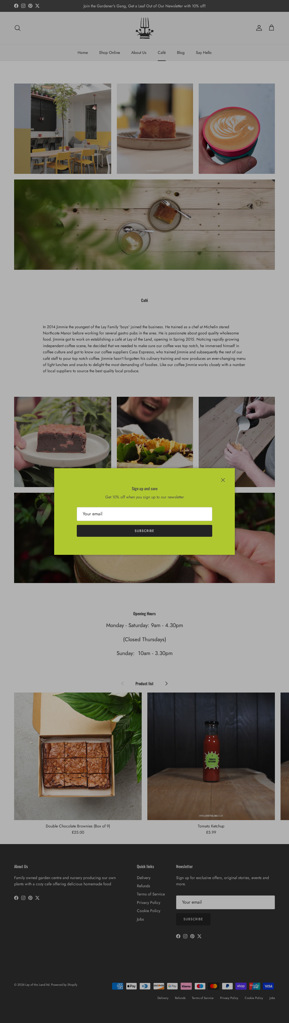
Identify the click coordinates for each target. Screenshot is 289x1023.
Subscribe (144, 530)
